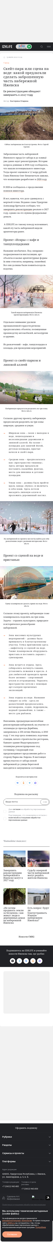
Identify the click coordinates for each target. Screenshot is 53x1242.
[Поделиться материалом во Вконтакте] (17, 782)
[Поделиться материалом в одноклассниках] (23, 782)
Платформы (9, 1161)
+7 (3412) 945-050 (29, 1188)
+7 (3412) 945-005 (10, 1186)
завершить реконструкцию (17, 209)
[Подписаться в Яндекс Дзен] (12, 961)
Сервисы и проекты (13, 1153)
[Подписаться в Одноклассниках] (33, 961)
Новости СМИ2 (26, 936)
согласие (16, 809)
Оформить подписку (26, 1128)
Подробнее (40, 1227)
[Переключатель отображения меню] (49, 46)
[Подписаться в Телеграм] (19, 961)
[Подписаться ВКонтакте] (26, 961)
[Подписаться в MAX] (39, 961)
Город (6, 63)
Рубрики (7, 1137)
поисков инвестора (13, 190)
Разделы (7, 1145)
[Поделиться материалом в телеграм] (29, 782)
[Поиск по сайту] (42, 46)
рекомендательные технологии (17, 1220)
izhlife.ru (11, 1223)
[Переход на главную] (6, 46)
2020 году (41, 179)
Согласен (12, 1234)
